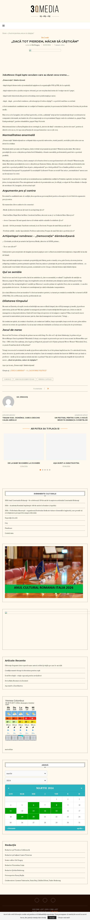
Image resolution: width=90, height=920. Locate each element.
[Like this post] (50, 388)
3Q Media (54, 911)
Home (4, 33)
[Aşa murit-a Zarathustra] (66, 446)
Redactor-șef (10, 850)
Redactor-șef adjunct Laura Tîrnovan (18, 855)
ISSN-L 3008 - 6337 (51, 909)
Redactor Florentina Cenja (14, 865)
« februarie (11, 828)
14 (45, 811)
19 (22, 817)
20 (33, 817)
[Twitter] (53, 900)
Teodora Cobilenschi (22, 850)
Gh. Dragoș (35, 45)
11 (11, 811)
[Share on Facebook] (52, 388)
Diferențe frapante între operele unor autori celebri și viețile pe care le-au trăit (33, 665)
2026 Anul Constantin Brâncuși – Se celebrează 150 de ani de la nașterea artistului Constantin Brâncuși (42, 500)
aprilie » (80, 828)
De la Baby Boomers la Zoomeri (24, 463)
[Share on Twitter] (54, 388)
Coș (6, 523)
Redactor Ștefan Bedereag (14, 870)
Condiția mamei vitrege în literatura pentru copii (22, 670)
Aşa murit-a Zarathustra (66, 463)
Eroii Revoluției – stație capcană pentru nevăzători (23, 675)
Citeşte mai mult (64, 917)
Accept (52, 917)
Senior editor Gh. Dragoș (14, 860)
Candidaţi (7, 379)
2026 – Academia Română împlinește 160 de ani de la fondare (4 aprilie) (30, 505)
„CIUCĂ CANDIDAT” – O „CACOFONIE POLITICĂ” (28, 370)
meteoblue (9, 749)
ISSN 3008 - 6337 (38, 909)
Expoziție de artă (11, 518)
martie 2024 (45, 788)
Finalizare (8, 528)
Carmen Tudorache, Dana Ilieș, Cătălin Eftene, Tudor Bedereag (38, 880)
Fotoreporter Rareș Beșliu (14, 875)
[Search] (86, 25)
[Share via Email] (57, 388)
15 (56, 811)
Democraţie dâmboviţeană (24, 379)
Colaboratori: (10, 880)
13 (33, 811)
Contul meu (9, 533)
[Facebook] (45, 900)
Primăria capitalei (45, 379)
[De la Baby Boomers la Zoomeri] (24, 446)
